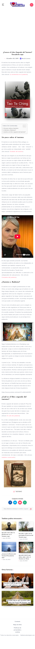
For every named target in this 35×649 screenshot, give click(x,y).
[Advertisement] (17, 32)
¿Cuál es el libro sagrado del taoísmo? (15, 132)
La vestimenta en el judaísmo (18, 74)
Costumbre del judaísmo (9, 277)
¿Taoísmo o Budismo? (10, 130)
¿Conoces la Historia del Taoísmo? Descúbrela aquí (9, 556)
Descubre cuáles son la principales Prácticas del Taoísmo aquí (26, 535)
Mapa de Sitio (17, 624)
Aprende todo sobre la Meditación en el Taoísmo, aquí (8, 534)
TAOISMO (19, 491)
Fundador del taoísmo (16, 151)
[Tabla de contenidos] (24, 126)
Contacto (17, 621)
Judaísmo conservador (8, 457)
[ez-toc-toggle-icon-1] (24, 126)
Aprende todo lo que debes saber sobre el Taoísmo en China (25, 557)
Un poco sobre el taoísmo (11, 128)
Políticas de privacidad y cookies (17, 630)
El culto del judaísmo (13, 416)
